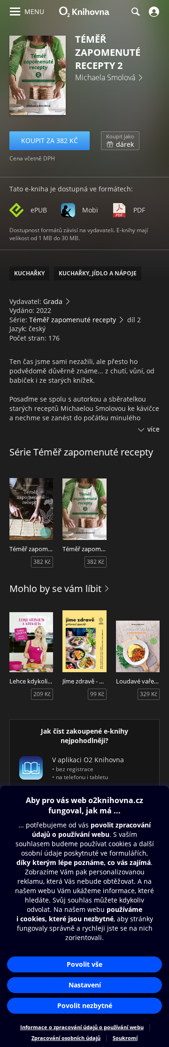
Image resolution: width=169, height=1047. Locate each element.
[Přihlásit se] (153, 11)
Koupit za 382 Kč (49, 140)
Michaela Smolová (105, 77)
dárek (120, 141)
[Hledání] (135, 11)
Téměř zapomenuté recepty (72, 319)
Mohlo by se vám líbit (55, 588)
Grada (52, 301)
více (153, 429)
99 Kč (97, 694)
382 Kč (42, 562)
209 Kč (42, 694)
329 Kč (148, 694)
